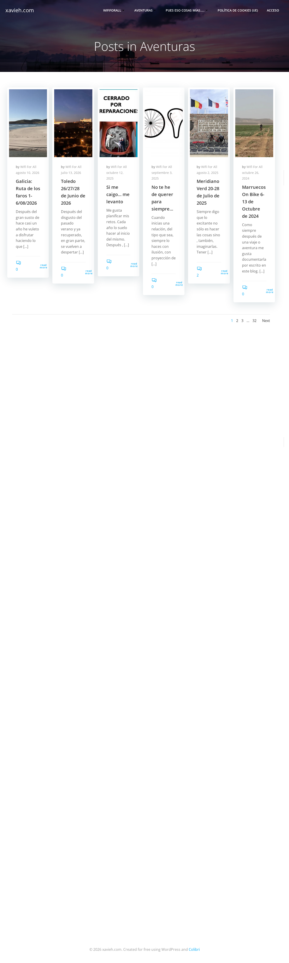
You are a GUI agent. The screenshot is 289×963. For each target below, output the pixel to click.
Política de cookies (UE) (238, 10)
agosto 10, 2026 (27, 172)
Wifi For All (28, 167)
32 (254, 320)
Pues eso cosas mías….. (185, 10)
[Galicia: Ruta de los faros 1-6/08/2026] (28, 122)
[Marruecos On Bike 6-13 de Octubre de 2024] (254, 122)
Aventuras (143, 10)
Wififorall (112, 10)
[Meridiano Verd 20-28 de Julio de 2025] (209, 122)
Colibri (194, 949)
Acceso (273, 10)
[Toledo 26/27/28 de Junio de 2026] (73, 122)
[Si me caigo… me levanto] (119, 122)
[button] (28, 123)
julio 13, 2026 (71, 172)
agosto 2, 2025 (207, 172)
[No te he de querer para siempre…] (164, 122)
